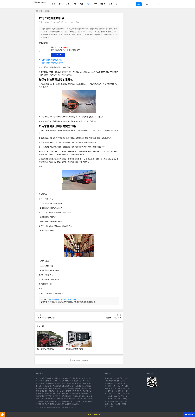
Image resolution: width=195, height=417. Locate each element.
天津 (81, 4)
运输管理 (49, 294)
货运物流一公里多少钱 (113, 318)
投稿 (138, 4)
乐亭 (95, 4)
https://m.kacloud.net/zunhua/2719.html (62, 299)
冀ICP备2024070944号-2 (69, 407)
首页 (53, 4)
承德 (110, 4)
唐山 (60, 4)
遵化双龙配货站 (55, 407)
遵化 (88, 4)
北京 (74, 4)
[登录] (159, 4)
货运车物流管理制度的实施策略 (52, 63)
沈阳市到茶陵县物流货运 (46, 318)
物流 (67, 4)
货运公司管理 (58, 294)
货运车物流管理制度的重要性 (51, 60)
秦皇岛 (102, 4)
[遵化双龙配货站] (40, 2)
